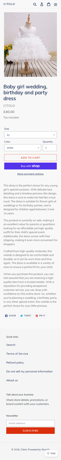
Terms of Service (17, 353)
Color (7, 141)
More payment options (30, 173)
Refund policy (15, 362)
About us (12, 380)
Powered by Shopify (39, 449)
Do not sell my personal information (29, 371)
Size (6, 128)
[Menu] (55, 4)
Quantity (48, 141)
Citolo (9, 4)
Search (10, 345)
